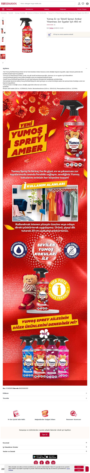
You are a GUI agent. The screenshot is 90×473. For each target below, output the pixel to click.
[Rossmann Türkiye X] (47, 463)
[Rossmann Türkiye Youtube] (53, 463)
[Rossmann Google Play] (39, 457)
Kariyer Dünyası (81, 9)
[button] (87, 3)
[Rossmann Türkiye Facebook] (42, 463)
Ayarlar (79, 470)
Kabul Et (79, 467)
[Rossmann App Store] (51, 457)
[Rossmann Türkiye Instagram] (36, 463)
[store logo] (8, 4)
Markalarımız (29, 9)
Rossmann (4, 13)
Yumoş (51, 28)
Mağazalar (63, 9)
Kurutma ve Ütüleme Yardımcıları (36, 13)
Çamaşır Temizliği (20, 13)
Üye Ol (44, 434)
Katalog (46, 9)
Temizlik (10, 13)
